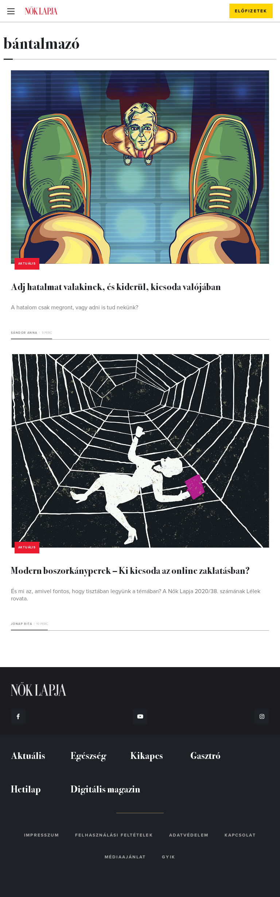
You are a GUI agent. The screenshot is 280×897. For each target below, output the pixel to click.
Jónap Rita (21, 624)
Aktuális (27, 263)
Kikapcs (147, 755)
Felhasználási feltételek (114, 835)
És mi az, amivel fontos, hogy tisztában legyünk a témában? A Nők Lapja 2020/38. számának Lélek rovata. (135, 595)
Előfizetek (251, 10)
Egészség (88, 755)
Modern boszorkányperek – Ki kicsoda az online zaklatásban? (130, 570)
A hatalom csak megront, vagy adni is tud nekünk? (74, 307)
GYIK (168, 856)
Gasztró (205, 755)
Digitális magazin (105, 788)
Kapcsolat (240, 835)
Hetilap (26, 788)
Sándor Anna (24, 332)
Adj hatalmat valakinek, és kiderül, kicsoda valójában (116, 286)
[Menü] (11, 11)
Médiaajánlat (125, 856)
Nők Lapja (41, 11)
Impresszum (41, 835)
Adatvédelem (189, 835)
